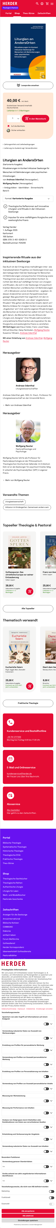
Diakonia (7, 931)
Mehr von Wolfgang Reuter (17, 480)
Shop (17, 13)
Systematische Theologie (15, 847)
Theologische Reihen (12, 883)
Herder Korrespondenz (13, 947)
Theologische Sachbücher (15, 879)
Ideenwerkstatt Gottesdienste (17, 952)
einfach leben (9, 935)
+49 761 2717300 (14, 737)
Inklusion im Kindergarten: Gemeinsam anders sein (27, 507)
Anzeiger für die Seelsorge (15, 915)
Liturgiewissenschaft (14, 502)
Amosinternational (11, 919)
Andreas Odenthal (15, 180)
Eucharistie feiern (14, 667)
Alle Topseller (28, 609)
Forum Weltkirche (11, 939)
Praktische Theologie (28, 703)
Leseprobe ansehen (30, 86)
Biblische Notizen (11, 923)
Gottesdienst (9, 943)
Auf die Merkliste (18, 126)
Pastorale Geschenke (13, 899)
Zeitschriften (44, 13)
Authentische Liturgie (13, 887)
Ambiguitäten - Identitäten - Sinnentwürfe (23, 188)
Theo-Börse (29, 13)
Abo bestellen (13, 810)
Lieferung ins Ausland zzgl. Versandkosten (20, 148)
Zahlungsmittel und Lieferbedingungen (19, 144)
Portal (9, 13)
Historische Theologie (13, 851)
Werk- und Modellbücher (14, 895)
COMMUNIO (8, 927)
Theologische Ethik (12, 855)
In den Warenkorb (37, 119)
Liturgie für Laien (10, 891)
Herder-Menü (53, 3)
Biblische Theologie (12, 843)
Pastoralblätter (10, 956)
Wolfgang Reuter (11, 184)
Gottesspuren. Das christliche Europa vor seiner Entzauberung (19, 575)
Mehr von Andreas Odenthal (18, 405)
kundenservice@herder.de (19, 774)
